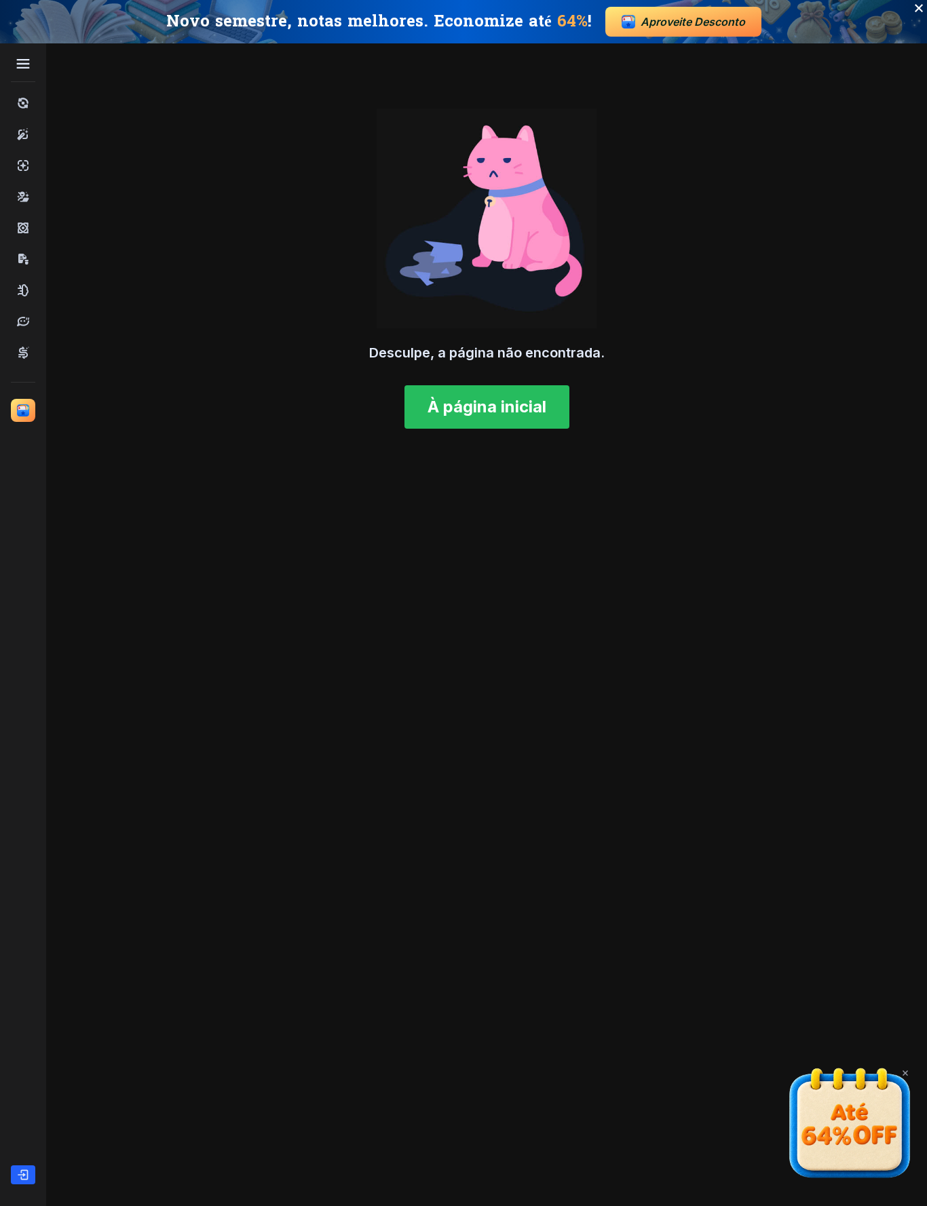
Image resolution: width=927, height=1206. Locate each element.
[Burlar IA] (23, 103)
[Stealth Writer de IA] (23, 290)
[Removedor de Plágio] (23, 259)
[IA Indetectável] (23, 197)
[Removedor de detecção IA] (23, 228)
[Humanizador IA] (23, 134)
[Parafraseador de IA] (23, 321)
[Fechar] (905, 1073)
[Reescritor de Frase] (23, 353)
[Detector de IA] (23, 165)
